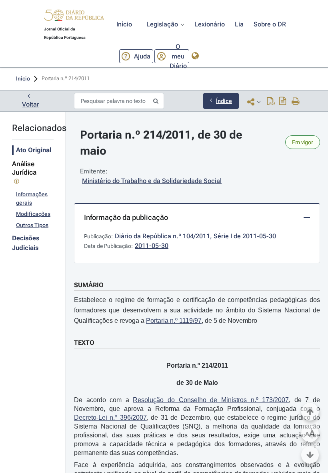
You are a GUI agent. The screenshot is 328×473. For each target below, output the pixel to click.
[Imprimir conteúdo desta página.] (296, 102)
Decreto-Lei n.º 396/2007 (110, 417)
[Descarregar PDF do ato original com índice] (282, 102)
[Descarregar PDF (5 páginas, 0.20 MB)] (271, 102)
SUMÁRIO (89, 285)
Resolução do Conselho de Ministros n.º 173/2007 (211, 400)
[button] (74, 16)
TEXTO (84, 342)
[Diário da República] (74, 17)
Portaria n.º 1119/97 (174, 320)
